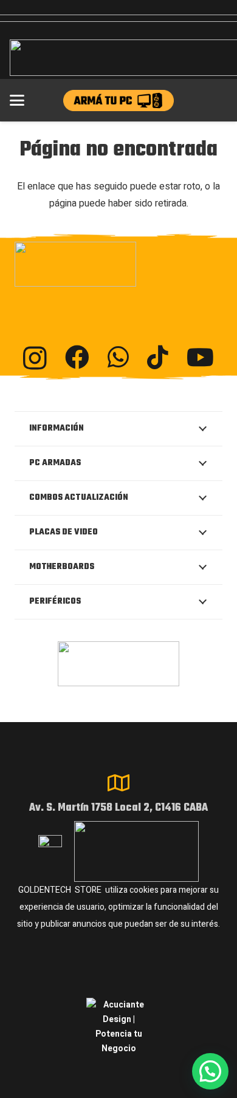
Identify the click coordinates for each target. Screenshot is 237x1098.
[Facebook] (77, 357)
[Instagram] (35, 358)
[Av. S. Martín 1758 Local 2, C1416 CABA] (118, 783)
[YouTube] (200, 357)
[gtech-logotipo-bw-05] (118, 264)
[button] (17, 100)
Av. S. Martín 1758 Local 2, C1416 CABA (118, 808)
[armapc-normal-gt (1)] (118, 100)
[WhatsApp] (118, 357)
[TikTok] (157, 357)
